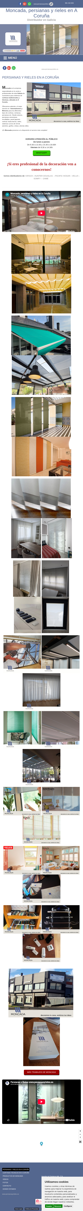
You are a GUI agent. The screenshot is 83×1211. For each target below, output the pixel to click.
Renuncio (57, 1206)
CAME (45, 179)
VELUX (75, 176)
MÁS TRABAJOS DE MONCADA (41, 1072)
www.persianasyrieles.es (42, 4)
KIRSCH (29, 176)
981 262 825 (69, 3)
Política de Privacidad (32, 1209)
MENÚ (12, 57)
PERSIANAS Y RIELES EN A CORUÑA (16, 1169)
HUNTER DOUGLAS (44, 176)
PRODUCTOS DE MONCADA (13, 1176)
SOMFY (37, 179)
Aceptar (49, 1206)
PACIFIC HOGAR (62, 176)
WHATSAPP (41, 153)
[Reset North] (80, 1137)
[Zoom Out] (80, 1134)
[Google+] (25, 4)
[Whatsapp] (29, 4)
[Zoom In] (80, 1131)
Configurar (68, 1206)
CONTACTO (7, 1186)
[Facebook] (20, 4)
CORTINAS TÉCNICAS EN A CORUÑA (16, 1173)
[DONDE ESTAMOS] (51, 4)
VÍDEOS (5, 1179)
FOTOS (5, 1182)
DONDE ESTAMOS (9, 1189)
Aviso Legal (18, 1209)
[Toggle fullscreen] (80, 1141)
